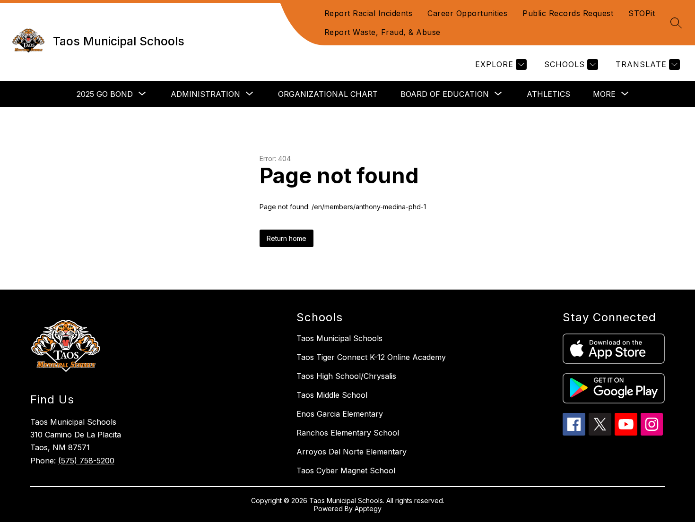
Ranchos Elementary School (347, 432)
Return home (286, 238)
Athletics (548, 94)
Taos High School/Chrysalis (346, 376)
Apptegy (368, 509)
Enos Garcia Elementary (339, 414)
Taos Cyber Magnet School (345, 470)
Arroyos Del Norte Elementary (351, 451)
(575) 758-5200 (86, 460)
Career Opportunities (467, 13)
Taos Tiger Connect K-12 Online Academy (371, 357)
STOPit (641, 13)
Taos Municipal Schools (339, 338)
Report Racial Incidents (368, 13)
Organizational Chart (328, 94)
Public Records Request (567, 13)
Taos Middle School (331, 395)
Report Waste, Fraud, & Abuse (382, 32)
